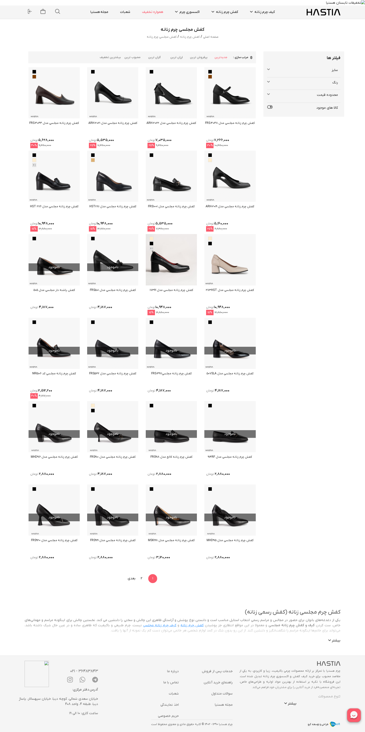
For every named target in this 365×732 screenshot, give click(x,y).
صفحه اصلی (211, 37)
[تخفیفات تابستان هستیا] (345, 2)
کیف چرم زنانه (264, 12)
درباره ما (173, 671)
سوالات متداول (222, 693)
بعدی (132, 578)
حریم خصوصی (168, 716)
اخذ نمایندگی (169, 704)
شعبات (125, 12)
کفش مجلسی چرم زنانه (162, 37)
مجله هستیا (99, 12)
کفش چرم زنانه (226, 12)
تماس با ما (171, 682)
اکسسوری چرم (189, 12)
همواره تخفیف (152, 12)
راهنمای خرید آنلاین (218, 682)
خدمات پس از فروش (217, 671)
